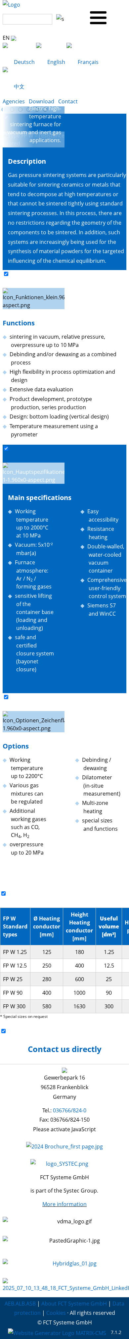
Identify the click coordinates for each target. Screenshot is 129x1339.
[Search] (58, 16)
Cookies (56, 1312)
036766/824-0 (69, 1110)
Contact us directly (65, 1048)
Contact (68, 101)
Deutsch (24, 62)
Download (41, 101)
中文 (18, 86)
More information (64, 1204)
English (56, 62)
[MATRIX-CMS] (57, 1332)
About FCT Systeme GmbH (74, 1303)
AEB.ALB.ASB (20, 1303)
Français (87, 62)
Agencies (14, 101)
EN (7, 37)
